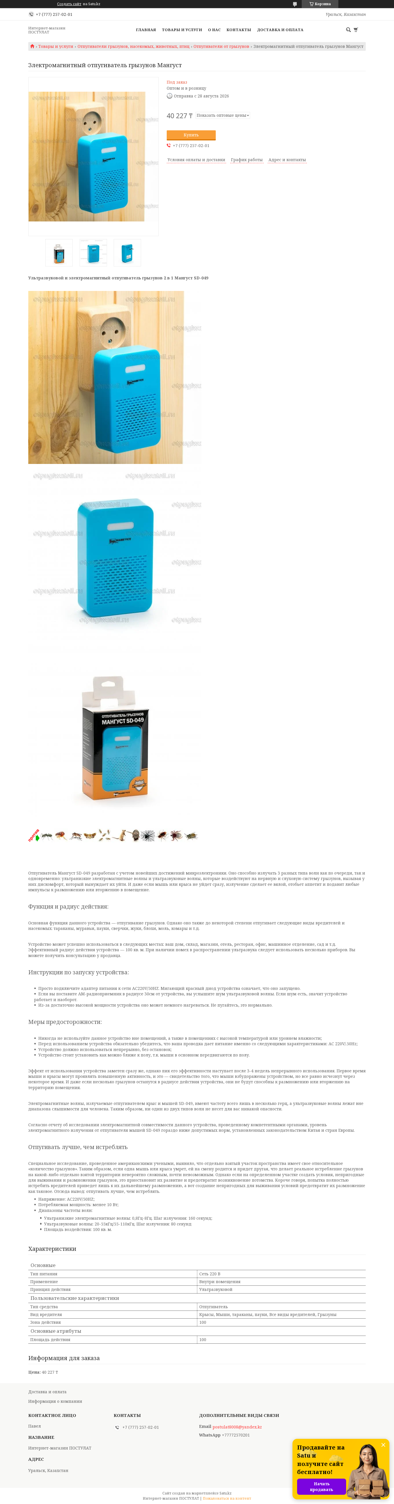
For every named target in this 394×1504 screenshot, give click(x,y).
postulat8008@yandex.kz (237, 1427)
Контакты (238, 29)
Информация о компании (55, 1401)
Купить (191, 135)
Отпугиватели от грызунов (221, 46)
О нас (214, 29)
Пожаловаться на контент (227, 1498)
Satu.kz (225, 1493)
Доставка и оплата (280, 29)
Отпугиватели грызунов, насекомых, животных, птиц (134, 46)
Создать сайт (69, 4)
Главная (146, 29)
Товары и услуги (182, 29)
